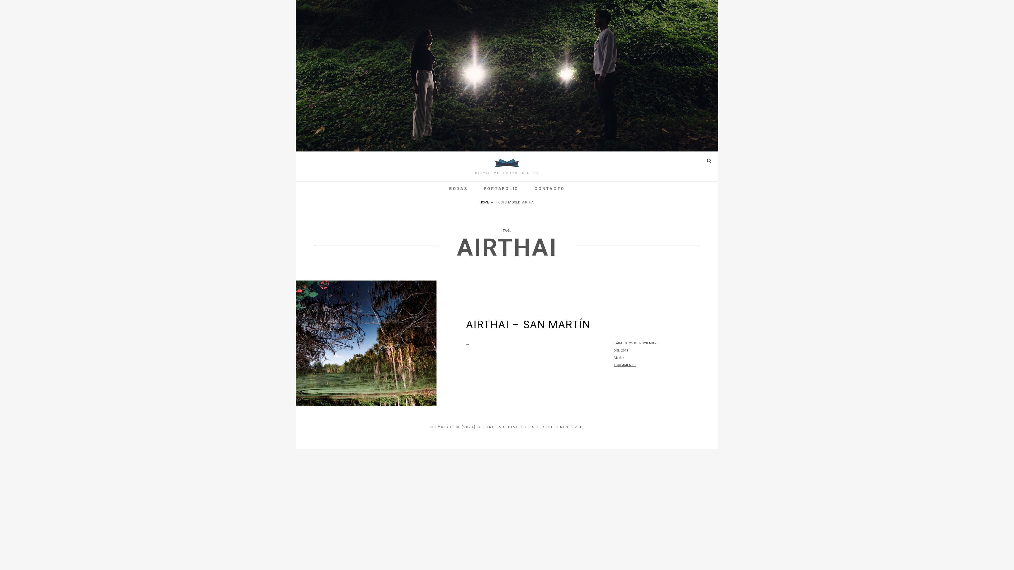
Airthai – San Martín (528, 325)
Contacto (549, 188)
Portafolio (501, 188)
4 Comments (625, 365)
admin (619, 357)
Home (484, 202)
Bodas (458, 188)
